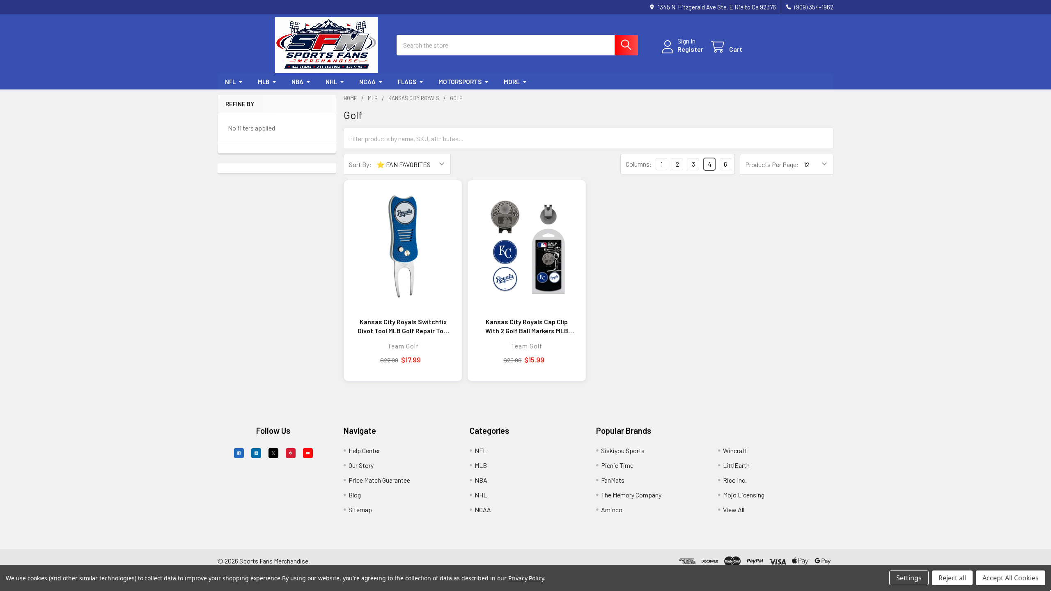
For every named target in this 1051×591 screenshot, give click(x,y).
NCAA (367, 81)
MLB (263, 81)
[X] (273, 453)
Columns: (639, 164)
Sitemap (360, 509)
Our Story (361, 465)
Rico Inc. (735, 480)
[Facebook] (239, 453)
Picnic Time (617, 465)
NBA (297, 81)
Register (690, 49)
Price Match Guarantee (379, 480)
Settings (909, 577)
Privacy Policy (526, 578)
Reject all (952, 577)
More (512, 81)
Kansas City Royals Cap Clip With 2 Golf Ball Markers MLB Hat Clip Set (526, 326)
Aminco (611, 509)
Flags (407, 81)
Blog (355, 495)
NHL (331, 81)
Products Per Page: (772, 164)
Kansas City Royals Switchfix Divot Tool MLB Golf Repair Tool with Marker (403, 326)
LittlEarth (736, 465)
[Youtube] (308, 453)
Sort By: (360, 164)
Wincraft (735, 450)
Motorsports (460, 81)
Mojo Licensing (743, 495)
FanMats (612, 480)
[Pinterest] (291, 453)
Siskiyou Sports (623, 450)
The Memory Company (631, 495)
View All (733, 509)
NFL (230, 81)
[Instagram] (256, 453)
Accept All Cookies (1010, 577)
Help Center (364, 450)
